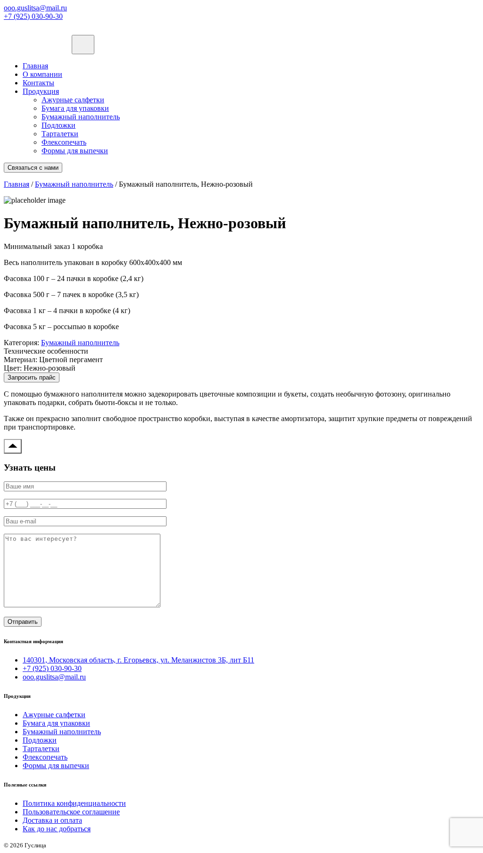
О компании (42, 74)
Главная (35, 66)
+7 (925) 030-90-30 (33, 16)
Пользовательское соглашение (71, 812)
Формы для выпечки (75, 151)
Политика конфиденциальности (74, 803)
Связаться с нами (33, 167)
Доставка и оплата (52, 820)
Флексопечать (64, 142)
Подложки (58, 125)
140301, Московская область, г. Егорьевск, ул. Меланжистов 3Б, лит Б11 (138, 660)
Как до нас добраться (57, 829)
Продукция (41, 91)
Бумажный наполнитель (81, 117)
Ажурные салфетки (73, 100)
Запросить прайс (32, 377)
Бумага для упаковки (75, 108)
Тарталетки (60, 134)
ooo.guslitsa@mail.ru (35, 8)
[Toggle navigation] (83, 44)
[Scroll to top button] (13, 446)
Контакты (38, 83)
